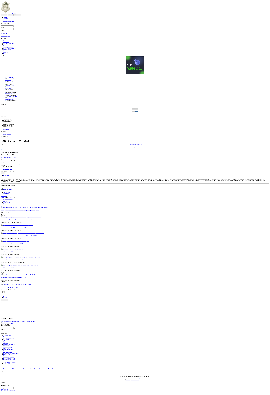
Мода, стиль (6, 348)
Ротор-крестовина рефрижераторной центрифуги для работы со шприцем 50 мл (17, 219)
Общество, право (7, 352)
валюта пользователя (8, 199)
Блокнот (5, 17)
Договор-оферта (7, 50)
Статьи (5, 53)
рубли (5, 201)
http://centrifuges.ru (7, 169)
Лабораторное (6, 192)
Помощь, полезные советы (9, 45)
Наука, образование (8, 349)
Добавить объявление (8, 21)
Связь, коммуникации (8, 357)
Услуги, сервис (7, 363)
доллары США (7, 202)
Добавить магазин (7, 19)
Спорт (4, 360)
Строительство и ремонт (9, 358)
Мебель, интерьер (7, 347)
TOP (2, 206)
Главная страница (7, 368)
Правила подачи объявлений (10, 48)
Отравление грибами (10, 93)
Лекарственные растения (11, 96)
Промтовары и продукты (9, 355)
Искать (2, 173)
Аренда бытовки (7, 134)
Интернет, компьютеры (9, 344)
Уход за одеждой (9, 77)
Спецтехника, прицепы (9, 359)
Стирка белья (8, 80)
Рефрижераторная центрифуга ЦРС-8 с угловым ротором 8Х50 (14, 227)
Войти (2, 30)
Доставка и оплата (7, 176)
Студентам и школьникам (11, 91)
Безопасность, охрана (8, 338)
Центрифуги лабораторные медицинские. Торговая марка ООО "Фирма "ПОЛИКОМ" (19, 235)
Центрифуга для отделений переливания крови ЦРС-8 (12, 243)
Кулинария (6, 345)
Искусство (5, 343)
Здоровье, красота (7, 341)
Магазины (5, 18)
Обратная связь (4, 157)
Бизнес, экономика (7, 336)
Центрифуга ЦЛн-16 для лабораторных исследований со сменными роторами (17, 259)
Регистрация (4, 33)
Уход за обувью (8, 88)
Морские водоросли (9, 99)
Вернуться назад (4, 389)
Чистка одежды (8, 82)
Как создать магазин (8, 47)
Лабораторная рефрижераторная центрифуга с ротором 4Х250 (14, 287)
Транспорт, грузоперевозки (9, 362)
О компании (6, 175)
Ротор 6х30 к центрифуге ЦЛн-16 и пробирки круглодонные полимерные (16, 267)
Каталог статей (7, 49)
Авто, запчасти (7, 335)
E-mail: (2, 24)
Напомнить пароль (5, 36)
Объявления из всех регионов (8, 390)
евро (4, 203)
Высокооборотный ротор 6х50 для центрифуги (10, 251)
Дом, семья (6, 339)
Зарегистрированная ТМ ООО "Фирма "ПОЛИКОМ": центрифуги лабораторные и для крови (20, 210)
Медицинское (6, 193)
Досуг (4, 340)
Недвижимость (7, 350)
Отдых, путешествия (8, 354)
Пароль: (2, 27)
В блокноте (6, 129)
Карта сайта (6, 52)
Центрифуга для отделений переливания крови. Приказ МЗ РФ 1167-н (15, 277)
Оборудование (8, 189)
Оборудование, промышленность (11, 353)
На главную (6, 40)
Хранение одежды (9, 85)
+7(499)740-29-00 (12, 157)
